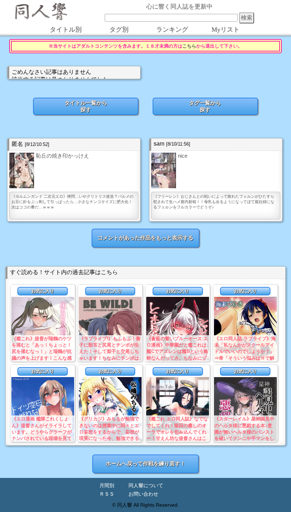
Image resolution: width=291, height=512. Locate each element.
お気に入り (42, 291)
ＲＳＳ (106, 494)
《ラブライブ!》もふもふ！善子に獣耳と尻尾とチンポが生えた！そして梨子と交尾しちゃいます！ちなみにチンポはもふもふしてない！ (110, 351)
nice (182, 156)
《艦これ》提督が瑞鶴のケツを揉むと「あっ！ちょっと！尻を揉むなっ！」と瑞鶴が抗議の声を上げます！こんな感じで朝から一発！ (42, 351)
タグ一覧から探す (205, 106)
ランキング (172, 29)
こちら (189, 46)
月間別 (106, 485)
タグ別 (118, 29)
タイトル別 (66, 29)
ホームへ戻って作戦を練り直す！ (146, 464)
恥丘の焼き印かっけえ (62, 156)
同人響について (145, 485)
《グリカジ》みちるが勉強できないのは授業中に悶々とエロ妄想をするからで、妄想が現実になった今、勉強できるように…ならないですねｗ (109, 431)
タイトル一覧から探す (86, 106)
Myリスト (226, 29)
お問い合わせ (143, 494)
